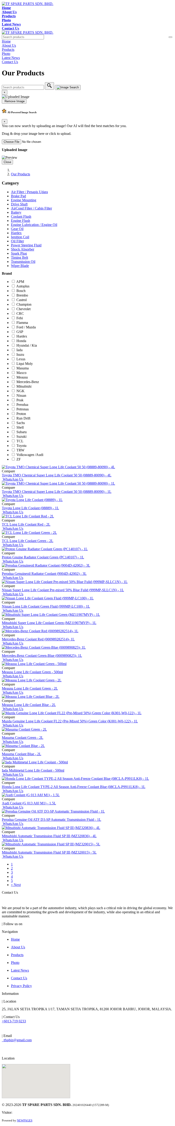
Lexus (20, 359)
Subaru (21, 432)
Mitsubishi (23, 386)
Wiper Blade (20, 266)
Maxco (21, 373)
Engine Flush (20, 221)
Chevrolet (23, 309)
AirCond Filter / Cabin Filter (31, 208)
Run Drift (23, 418)
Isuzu (20, 354)
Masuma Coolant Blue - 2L (21, 754)
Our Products (20, 174)
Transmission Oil (23, 262)
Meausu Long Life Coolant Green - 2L (30, 688)
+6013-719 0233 (14, 1021)
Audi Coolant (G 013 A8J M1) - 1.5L (29, 803)
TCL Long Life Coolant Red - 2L (26, 524)
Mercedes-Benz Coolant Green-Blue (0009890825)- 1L (42, 656)
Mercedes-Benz (27, 382)
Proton (21, 414)
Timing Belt (19, 257)
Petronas (22, 409)
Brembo (22, 295)
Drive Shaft (19, 204)
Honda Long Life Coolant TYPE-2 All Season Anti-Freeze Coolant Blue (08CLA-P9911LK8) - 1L (73, 787)
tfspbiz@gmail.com (17, 1040)
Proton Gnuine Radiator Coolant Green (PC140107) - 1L (43, 557)
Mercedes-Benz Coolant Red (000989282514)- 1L (38, 639)
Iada (19, 350)
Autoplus (22, 286)
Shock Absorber (22, 249)
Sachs (20, 423)
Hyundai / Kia (26, 345)
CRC (20, 313)
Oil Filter (17, 241)
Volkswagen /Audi (29, 455)
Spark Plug (19, 253)
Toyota (21, 446)
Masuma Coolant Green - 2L (22, 738)
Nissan (21, 395)
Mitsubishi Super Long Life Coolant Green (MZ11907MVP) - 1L (49, 623)
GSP (19, 332)
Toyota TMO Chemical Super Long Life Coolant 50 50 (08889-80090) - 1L (56, 492)
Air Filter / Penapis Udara (29, 192)
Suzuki (21, 436)
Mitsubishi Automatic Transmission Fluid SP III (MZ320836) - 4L (49, 836)
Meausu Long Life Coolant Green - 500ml (32, 672)
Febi (19, 318)
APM (20, 282)
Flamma (22, 323)
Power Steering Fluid (26, 245)
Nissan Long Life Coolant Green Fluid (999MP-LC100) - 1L (46, 606)
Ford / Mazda (26, 327)
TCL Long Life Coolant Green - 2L (27, 541)
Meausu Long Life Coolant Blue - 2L (29, 705)
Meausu (22, 377)
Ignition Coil (20, 237)
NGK (20, 391)
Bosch (21, 291)
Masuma (22, 368)
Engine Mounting (23, 200)
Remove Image (14, 101)
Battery (16, 212)
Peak (19, 400)
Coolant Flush (21, 216)
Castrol (21, 300)
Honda (21, 341)
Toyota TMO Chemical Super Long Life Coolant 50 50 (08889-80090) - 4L (56, 475)
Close (7, 162)
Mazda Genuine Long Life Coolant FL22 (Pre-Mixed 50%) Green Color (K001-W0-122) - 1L (70, 721)
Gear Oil (17, 229)
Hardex (16, 233)
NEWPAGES (24, 1120)
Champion (23, 304)
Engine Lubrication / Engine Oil (34, 225)
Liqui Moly (24, 364)
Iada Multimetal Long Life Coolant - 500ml (33, 770)
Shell (20, 427)
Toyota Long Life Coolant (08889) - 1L (30, 508)
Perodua (22, 405)
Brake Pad (18, 196)
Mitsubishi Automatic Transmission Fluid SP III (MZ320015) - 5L (49, 852)
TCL (19, 441)
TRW (20, 450)
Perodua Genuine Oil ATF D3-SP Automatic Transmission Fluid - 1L (51, 819)
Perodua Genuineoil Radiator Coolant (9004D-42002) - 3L (44, 574)
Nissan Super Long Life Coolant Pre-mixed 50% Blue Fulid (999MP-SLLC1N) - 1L (63, 590)
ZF (18, 459)
